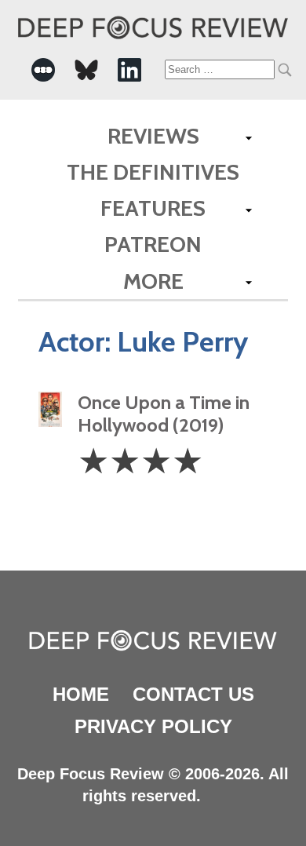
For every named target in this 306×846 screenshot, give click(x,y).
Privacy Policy (153, 726)
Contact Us (193, 694)
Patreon (153, 244)
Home (81, 694)
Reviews (153, 135)
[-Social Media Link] (43, 70)
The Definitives (153, 172)
